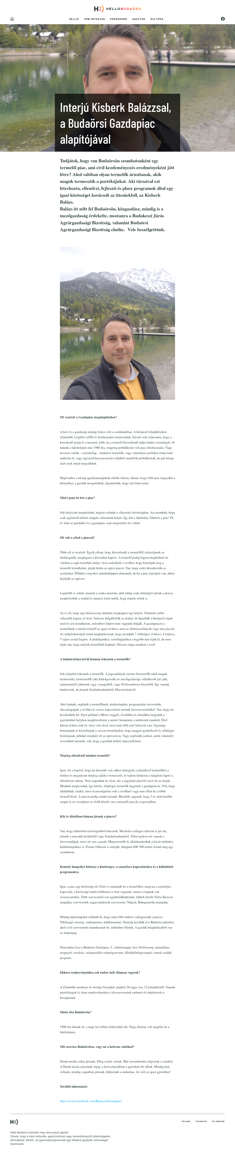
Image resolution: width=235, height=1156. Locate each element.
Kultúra (156, 18)
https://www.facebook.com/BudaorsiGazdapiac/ (91, 1101)
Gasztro (138, 18)
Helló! (74, 18)
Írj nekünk (218, 1121)
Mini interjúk (94, 18)
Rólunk (186, 1121)
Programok (118, 18)
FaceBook (201, 1121)
